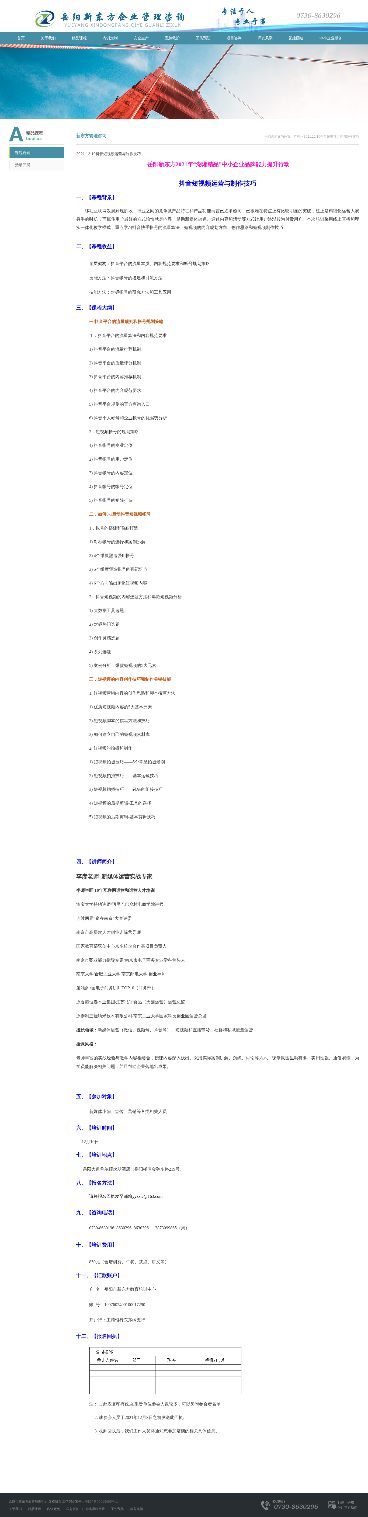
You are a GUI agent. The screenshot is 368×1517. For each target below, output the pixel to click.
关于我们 (15, 1509)
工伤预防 (117, 1509)
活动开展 (22, 165)
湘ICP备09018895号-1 (101, 1502)
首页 (21, 38)
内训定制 (53, 1509)
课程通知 (22, 153)
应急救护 (72, 1509)
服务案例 (136, 1509)
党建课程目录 (95, 1509)
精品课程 (34, 1509)
